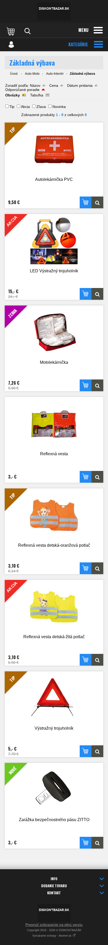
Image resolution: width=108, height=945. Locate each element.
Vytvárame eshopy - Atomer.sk (52, 935)
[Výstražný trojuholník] (97, 751)
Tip (11, 107)
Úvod (14, 74)
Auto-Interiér (55, 74)
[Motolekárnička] (97, 385)
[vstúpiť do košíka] (11, 31)
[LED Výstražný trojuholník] (97, 294)
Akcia (25, 107)
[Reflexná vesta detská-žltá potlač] (97, 660)
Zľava (41, 107)
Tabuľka (36, 95)
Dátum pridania (80, 85)
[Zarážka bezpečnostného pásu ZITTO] (97, 843)
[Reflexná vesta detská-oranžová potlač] (97, 568)
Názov (35, 85)
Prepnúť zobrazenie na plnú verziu (54, 925)
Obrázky (12, 95)
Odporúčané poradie (22, 90)
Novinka (59, 107)
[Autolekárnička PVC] (97, 202)
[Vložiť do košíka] (85, 202)
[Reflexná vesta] (54, 424)
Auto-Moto (32, 74)
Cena (53, 85)
